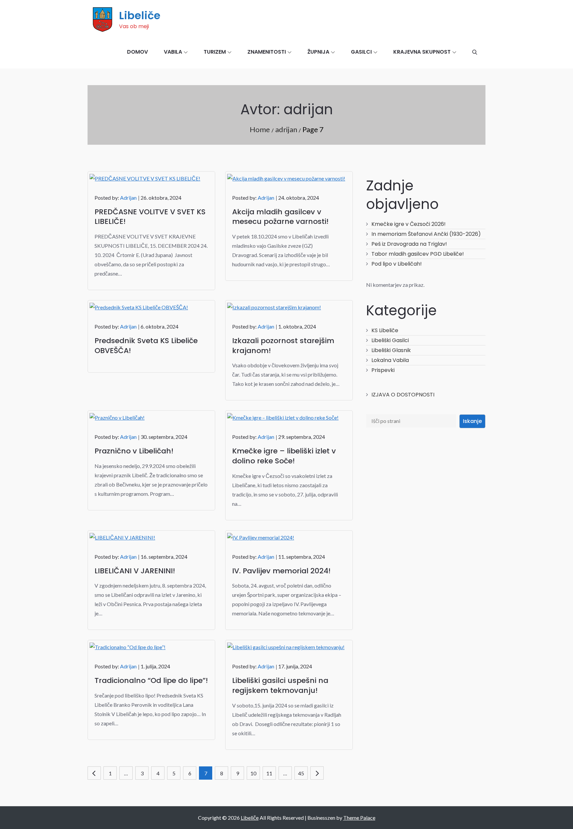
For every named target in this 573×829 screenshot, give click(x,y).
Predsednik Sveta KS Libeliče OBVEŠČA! (146, 346)
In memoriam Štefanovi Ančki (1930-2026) (426, 234)
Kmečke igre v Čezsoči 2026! (408, 224)
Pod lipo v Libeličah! (396, 264)
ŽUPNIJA (318, 52)
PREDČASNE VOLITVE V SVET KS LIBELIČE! (150, 217)
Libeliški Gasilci (390, 340)
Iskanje (472, 421)
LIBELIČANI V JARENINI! (135, 571)
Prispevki (383, 370)
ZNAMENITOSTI (266, 52)
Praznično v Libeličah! (134, 451)
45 (301, 773)
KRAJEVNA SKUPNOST (422, 52)
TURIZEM (215, 52)
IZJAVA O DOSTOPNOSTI (402, 394)
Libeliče (139, 15)
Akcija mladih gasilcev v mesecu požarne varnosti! (280, 217)
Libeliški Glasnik (391, 350)
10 (253, 773)
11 (269, 773)
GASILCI (361, 52)
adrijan (128, 197)
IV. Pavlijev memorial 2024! (281, 571)
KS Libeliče (384, 330)
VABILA (173, 52)
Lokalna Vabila (390, 360)
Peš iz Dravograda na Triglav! (409, 244)
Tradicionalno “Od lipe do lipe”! (151, 680)
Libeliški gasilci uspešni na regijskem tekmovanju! (280, 685)
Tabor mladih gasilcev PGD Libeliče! (417, 254)
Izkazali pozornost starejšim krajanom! (283, 346)
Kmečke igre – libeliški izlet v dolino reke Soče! (284, 456)
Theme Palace (359, 817)
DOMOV (137, 52)
